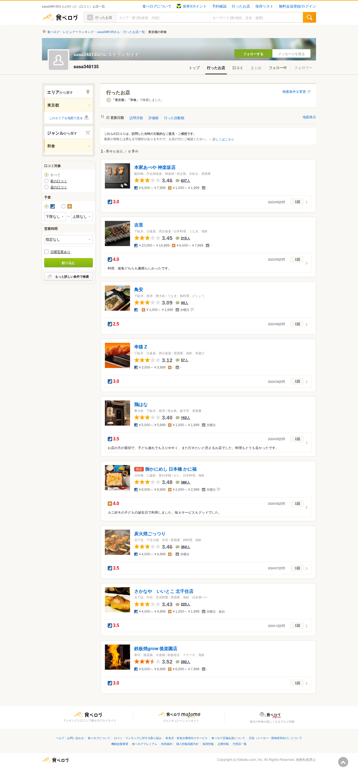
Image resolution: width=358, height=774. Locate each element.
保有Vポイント (195, 6)
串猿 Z (140, 347)
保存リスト (264, 6)
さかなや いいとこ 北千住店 (164, 591)
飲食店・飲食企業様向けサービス (187, 738)
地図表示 (309, 116)
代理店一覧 (240, 744)
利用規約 (166, 744)
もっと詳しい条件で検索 (72, 276)
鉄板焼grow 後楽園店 (155, 648)
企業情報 (223, 744)
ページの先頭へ (343, 762)
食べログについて (156, 6)
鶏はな (141, 404)
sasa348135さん (108, 32)
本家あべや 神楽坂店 (155, 167)
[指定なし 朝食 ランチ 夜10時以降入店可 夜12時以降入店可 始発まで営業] (68, 239)
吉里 (138, 224)
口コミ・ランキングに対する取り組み (138, 738)
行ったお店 (241, 6)
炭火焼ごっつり (150, 533)
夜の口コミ (58, 181)
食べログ (60, 17)
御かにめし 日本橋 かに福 (171, 469)
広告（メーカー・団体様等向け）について (275, 738)
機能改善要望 (119, 744)
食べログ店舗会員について (228, 738)
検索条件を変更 (294, 91)
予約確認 (219, 6)
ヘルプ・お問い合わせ (70, 738)
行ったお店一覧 (134, 32)
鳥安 (138, 289)
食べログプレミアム (144, 744)
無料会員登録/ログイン (297, 6)
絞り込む (68, 262)
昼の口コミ (58, 187)
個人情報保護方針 (187, 744)
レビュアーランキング (78, 32)
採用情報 (208, 744)
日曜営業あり (60, 251)
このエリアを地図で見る (66, 117)
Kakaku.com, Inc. (250, 759)
